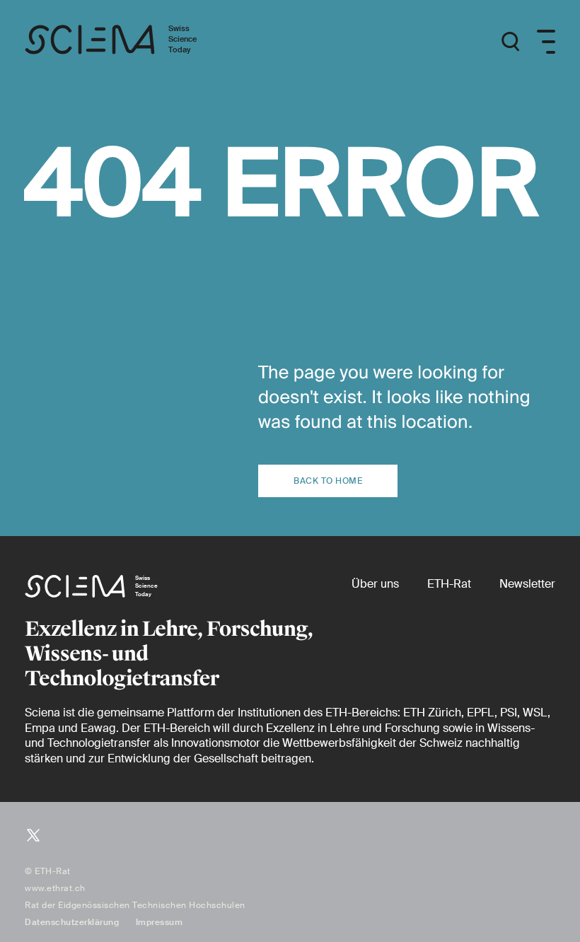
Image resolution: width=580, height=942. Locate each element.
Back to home (328, 481)
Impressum (159, 922)
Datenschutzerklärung (72, 922)
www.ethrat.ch (55, 888)
